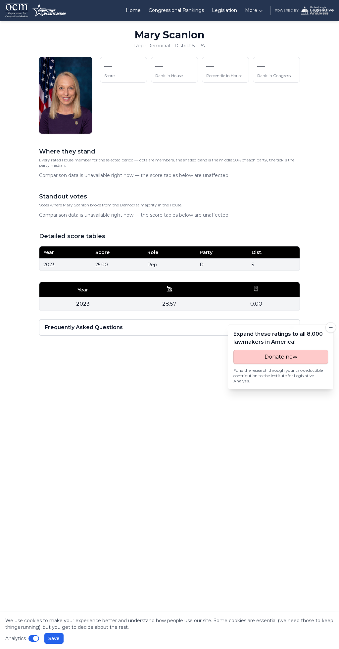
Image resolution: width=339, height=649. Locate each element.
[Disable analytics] (33, 638)
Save (54, 638)
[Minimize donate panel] (330, 327)
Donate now (281, 357)
